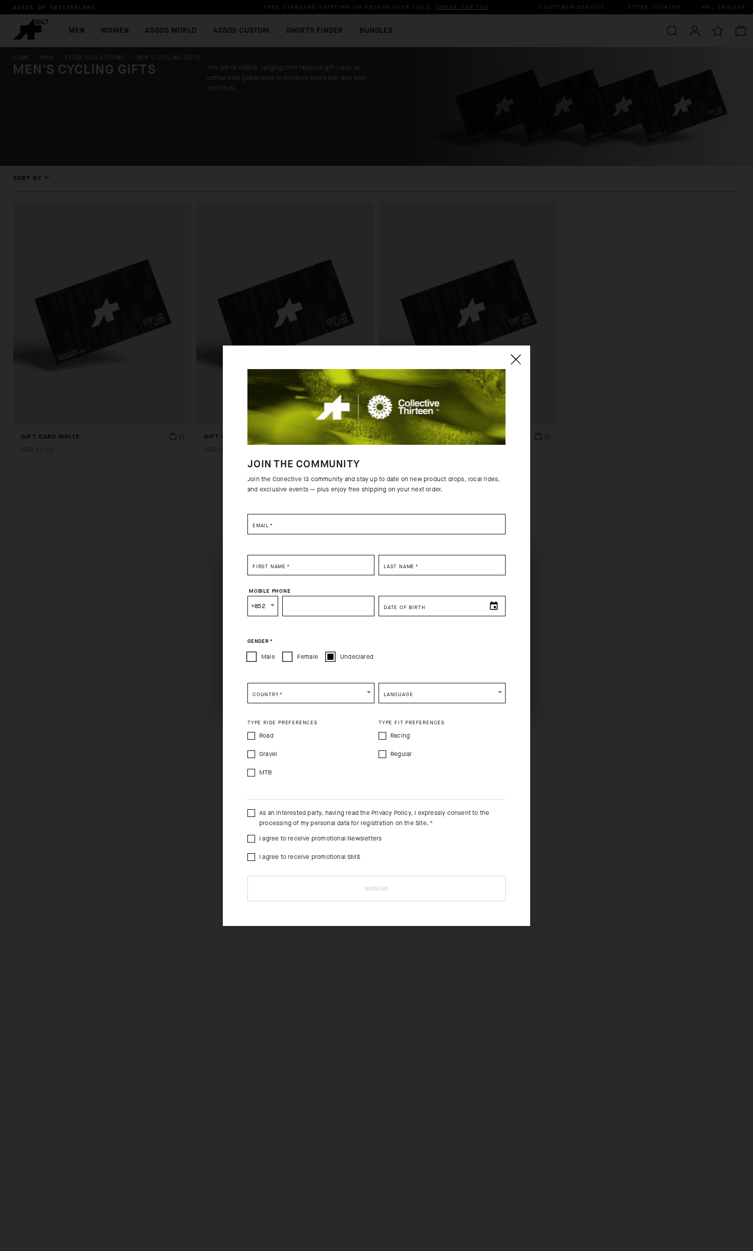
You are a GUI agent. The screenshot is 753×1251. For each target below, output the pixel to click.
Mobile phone (270, 590)
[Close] (515, 359)
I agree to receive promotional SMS (309, 857)
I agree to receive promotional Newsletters (320, 838)
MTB (266, 772)
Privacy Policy (391, 813)
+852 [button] (258, 606)
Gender (260, 640)
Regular (401, 754)
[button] (311, 693)
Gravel (268, 754)
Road (266, 735)
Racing (400, 735)
